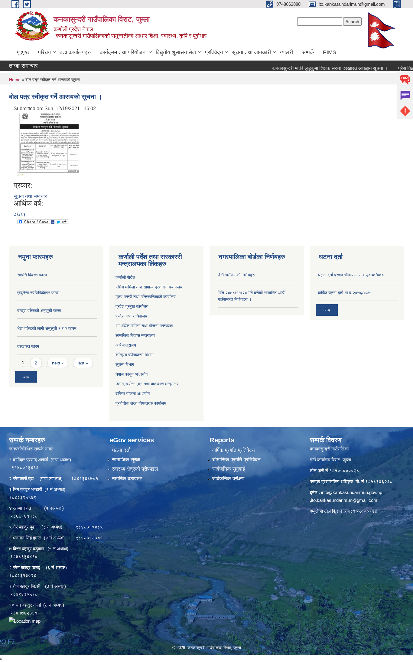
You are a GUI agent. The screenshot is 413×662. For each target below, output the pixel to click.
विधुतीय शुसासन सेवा (176, 52)
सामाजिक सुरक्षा (126, 460)
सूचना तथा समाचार (30, 196)
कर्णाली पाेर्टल (125, 277)
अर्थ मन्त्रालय (125, 345)
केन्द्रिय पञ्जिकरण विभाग (134, 354)
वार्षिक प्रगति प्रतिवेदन (233, 450)
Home (15, 79)
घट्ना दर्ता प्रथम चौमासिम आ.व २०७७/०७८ (351, 274)
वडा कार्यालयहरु (75, 52)
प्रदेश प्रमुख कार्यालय (131, 306)
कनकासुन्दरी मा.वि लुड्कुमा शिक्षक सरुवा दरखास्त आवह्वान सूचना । (314, 68)
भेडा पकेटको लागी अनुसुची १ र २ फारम (46, 328)
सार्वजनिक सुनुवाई (228, 469)
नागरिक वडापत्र (127, 479)
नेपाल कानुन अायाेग (131, 374)
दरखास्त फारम (28, 346)
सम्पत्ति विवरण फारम (32, 274)
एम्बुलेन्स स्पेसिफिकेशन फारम (38, 292)
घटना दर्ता (121, 450)
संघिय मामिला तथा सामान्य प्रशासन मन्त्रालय (148, 287)
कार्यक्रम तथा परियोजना (123, 52)
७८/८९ (20, 214)
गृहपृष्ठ (23, 52)
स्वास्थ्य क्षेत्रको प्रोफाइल (135, 469)
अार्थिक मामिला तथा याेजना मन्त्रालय (144, 325)
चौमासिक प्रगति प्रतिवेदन (236, 460)
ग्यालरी (286, 52)
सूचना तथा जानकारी (251, 52)
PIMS (329, 52)
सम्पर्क (308, 52)
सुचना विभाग (124, 364)
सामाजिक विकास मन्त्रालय (135, 335)
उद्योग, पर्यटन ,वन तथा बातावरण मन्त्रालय (147, 383)
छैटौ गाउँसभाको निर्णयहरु (236, 274)
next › (57, 363)
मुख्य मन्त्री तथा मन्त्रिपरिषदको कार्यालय (145, 296)
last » (83, 363)
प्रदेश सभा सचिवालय (131, 316)
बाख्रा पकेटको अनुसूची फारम (39, 310)
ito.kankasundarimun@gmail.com (344, 500)
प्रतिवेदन (214, 52)
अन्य (26, 376)
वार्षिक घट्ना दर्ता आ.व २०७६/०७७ (344, 292)
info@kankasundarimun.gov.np (351, 492)
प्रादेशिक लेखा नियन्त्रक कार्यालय (140, 403)
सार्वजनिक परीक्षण (228, 479)
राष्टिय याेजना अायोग (132, 393)
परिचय (44, 52)
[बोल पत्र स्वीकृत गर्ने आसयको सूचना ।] (47, 146)
